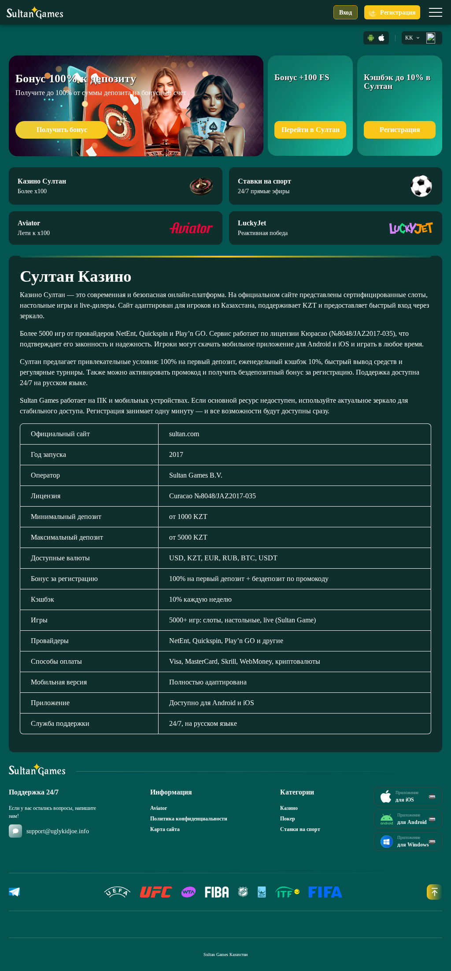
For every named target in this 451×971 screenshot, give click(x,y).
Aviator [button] (158, 808)
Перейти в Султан (310, 129)
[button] (371, 37)
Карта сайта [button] (165, 829)
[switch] (435, 12)
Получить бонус (62, 129)
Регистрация (400, 129)
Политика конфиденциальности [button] (188, 819)
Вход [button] (345, 12)
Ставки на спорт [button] (300, 829)
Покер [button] (287, 819)
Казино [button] (289, 808)
